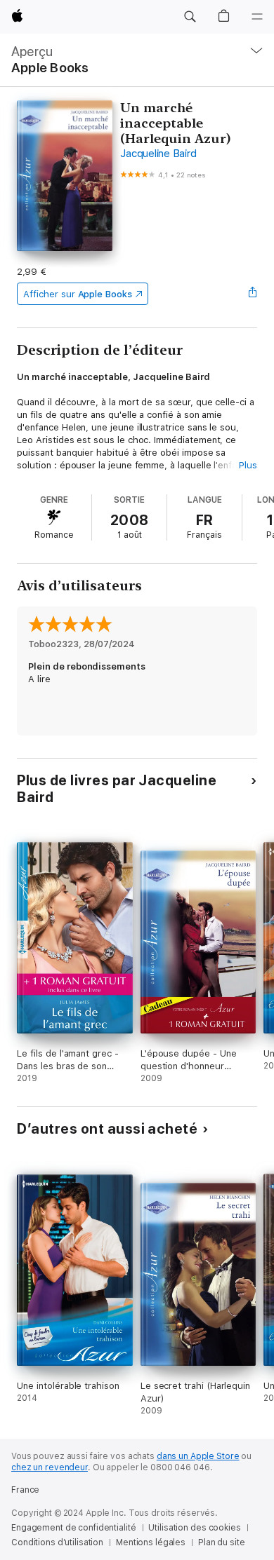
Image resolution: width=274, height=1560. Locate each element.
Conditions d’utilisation (57, 1542)
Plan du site (221, 1542)
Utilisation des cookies (194, 1528)
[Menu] (257, 17)
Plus (248, 465)
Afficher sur (77, 294)
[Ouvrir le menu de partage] (252, 293)
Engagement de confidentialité (73, 1528)
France (25, 1490)
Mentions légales (150, 1542)
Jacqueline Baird (158, 153)
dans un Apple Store (198, 1456)
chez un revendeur (49, 1467)
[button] (190, 17)
